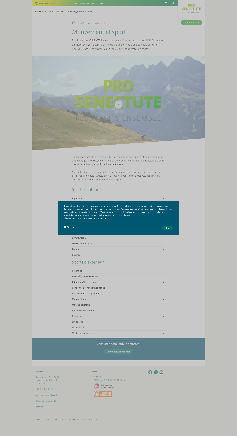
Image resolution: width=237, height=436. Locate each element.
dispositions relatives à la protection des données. (85, 218)
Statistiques (72, 227)
